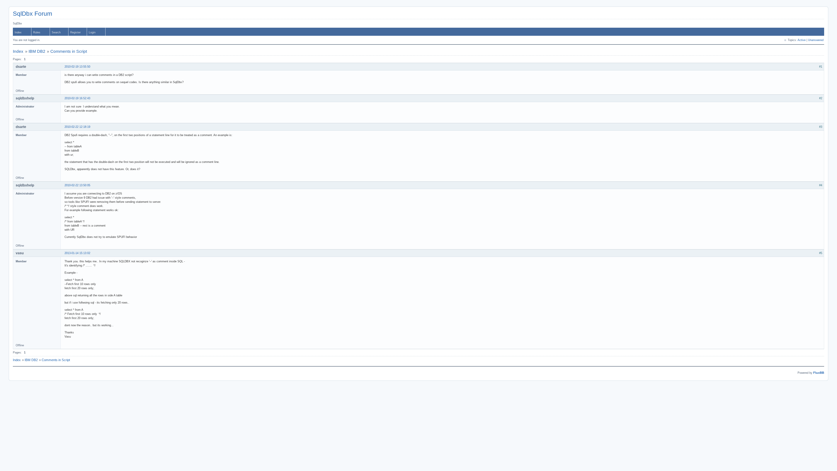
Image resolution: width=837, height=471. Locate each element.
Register (75, 32)
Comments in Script (68, 51)
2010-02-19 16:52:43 (77, 98)
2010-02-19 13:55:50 (77, 66)
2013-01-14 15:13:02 (77, 253)
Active (802, 40)
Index (18, 32)
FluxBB (818, 372)
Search (56, 32)
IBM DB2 (37, 51)
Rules (36, 32)
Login (92, 32)
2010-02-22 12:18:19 (77, 126)
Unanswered (815, 40)
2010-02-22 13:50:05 (77, 185)
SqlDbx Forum (32, 13)
